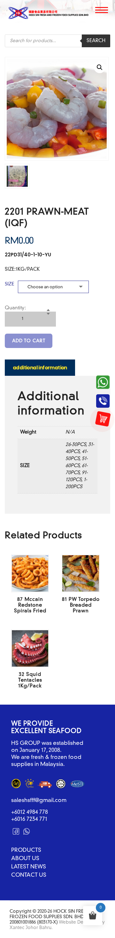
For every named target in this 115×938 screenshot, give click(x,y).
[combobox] (53, 287)
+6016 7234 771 (29, 819)
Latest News (28, 867)
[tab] (40, 367)
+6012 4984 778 (29, 812)
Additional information (40, 367)
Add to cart (28, 341)
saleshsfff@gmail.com (38, 800)
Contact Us (28, 875)
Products (26, 850)
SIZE (9, 284)
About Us (25, 858)
